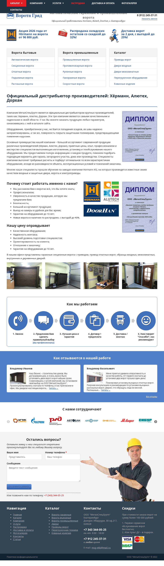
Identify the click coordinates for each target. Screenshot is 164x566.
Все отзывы (151, 396)
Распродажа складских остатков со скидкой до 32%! (88, 34)
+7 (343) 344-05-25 (54, 495)
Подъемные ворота (22, 77)
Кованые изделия (61, 533)
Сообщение (13, 463)
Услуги (57, 3)
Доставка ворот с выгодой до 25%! (138, 34)
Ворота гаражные (61, 514)
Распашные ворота (22, 83)
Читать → (53, 388)
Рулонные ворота (72, 71)
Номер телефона (56, 452)
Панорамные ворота (74, 77)
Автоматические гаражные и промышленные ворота (88, 15)
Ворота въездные (61, 517)
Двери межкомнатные (126, 71)
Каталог (15, 3)
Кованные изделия (124, 83)
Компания (36, 3)
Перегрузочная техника (65, 530)
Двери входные (122, 65)
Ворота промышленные (65, 520)
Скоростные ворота (73, 83)
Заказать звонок (149, 18)
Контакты (16, 9)
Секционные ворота (23, 65)
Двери (55, 523)
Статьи (17, 539)
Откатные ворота (21, 71)
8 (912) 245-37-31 (147, 15)
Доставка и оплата (103, 3)
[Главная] (24, 14)
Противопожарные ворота (77, 65)
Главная (17, 514)
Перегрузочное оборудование (130, 77)
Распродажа (78, 3)
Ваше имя (12, 452)
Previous (8, 421)
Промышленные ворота (76, 59)
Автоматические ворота (25, 59)
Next (155, 421)
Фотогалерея (129, 3)
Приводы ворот (122, 59)
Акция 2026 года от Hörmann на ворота (33, 34)
